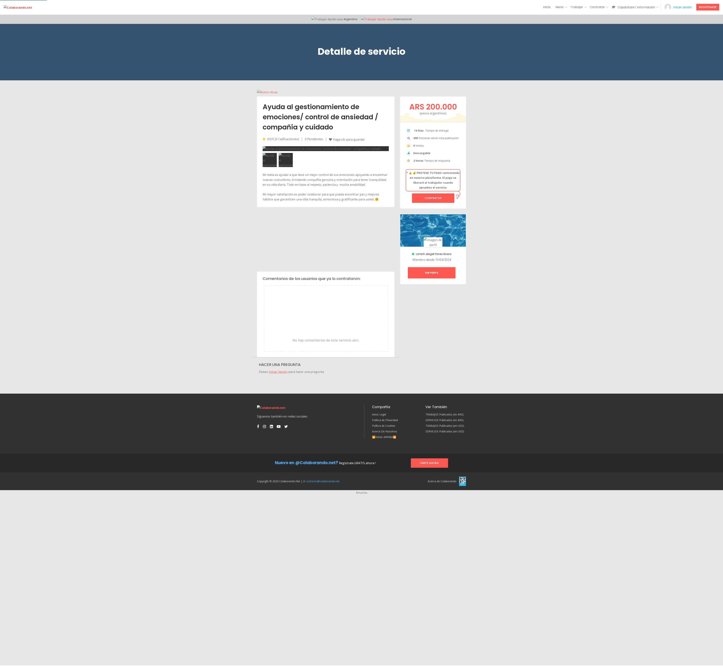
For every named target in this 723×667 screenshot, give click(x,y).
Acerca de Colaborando (442, 481)
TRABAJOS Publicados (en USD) (445, 425)
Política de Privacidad (385, 420)
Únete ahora (429, 463)
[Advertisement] (325, 239)
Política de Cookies (383, 425)
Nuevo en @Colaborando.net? (306, 463)
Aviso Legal (379, 414)
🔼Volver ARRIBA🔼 (384, 437)
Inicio (547, 7)
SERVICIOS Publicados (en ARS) (445, 420)
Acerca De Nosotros (384, 431)
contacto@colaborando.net (322, 481)
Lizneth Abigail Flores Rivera (433, 254)
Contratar (433, 198)
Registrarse (707, 7)
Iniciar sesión (682, 7)
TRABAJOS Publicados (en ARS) (445, 414)
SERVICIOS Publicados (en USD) (445, 431)
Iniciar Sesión (278, 372)
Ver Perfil (432, 273)
